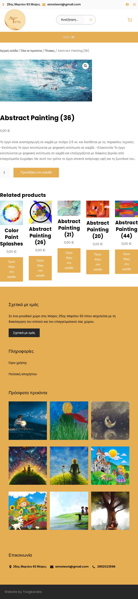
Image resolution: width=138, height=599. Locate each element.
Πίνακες (50, 51)
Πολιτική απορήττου (23, 374)
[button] (66, 37)
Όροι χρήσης (18, 363)
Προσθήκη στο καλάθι (36, 172)
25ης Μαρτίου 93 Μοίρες (23, 4)
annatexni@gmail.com (64, 4)
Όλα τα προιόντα (31, 51)
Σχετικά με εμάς (24, 333)
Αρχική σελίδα (9, 51)
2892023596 (106, 567)
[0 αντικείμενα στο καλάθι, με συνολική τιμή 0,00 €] (130, 20)
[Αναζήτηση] (90, 19)
